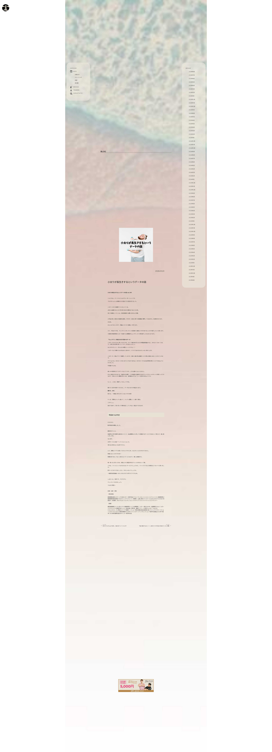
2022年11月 (192, 228)
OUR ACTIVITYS (77, 93)
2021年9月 (191, 276)
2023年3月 (192, 214)
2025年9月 (192, 110)
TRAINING (11, 7)
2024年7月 (192, 158)
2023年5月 (192, 207)
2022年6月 (192, 245)
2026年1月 (191, 96)
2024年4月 (192, 169)
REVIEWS (76, 87)
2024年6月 (192, 162)
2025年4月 (192, 127)
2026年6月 (192, 78)
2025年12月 (192, 99)
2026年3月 (192, 89)
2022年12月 (192, 224)
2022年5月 (192, 249)
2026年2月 (192, 92)
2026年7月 (192, 75)
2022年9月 (192, 235)
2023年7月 (192, 200)
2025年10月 (192, 106)
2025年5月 (192, 123)
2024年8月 (192, 155)
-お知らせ (77, 74)
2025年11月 (192, 103)
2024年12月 (192, 141)
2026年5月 (192, 82)
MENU (9, 9)
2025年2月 (192, 134)
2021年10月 (192, 273)
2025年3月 (192, 130)
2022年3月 (192, 256)
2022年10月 (192, 231)
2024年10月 (192, 148)
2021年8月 (191, 280)
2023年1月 (191, 221)
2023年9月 (192, 193)
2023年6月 (192, 203)
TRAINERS (76, 90)
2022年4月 (192, 252)
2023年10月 (192, 190)
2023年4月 (192, 210)
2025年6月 (192, 120)
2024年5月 (192, 165)
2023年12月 (192, 183)
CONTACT (9, 12)
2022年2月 (192, 259)
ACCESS (8, 14)
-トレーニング (78, 77)
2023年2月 (192, 217)
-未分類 (76, 83)
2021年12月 (192, 266)
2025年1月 (191, 137)
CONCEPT (11, 5)
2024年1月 (191, 179)
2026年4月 (192, 85)
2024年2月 (192, 176)
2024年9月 (192, 151)
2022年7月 (192, 242)
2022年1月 (191, 262)
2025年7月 (192, 117)
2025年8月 (192, 113)
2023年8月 (192, 196)
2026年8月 (192, 71)
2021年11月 (192, 269)
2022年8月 (192, 238)
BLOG (75, 71)
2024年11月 (192, 144)
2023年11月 (192, 186)
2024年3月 (192, 172)
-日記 (76, 80)
